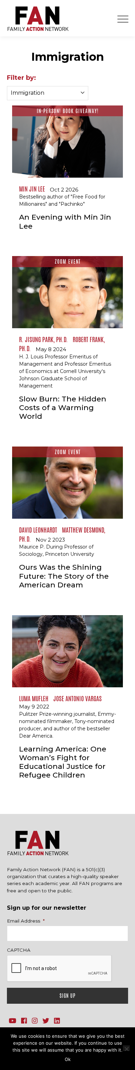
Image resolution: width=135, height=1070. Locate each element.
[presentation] (59, 968)
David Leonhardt (38, 529)
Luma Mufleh (33, 698)
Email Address (26, 921)
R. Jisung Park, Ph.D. (43, 339)
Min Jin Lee (32, 188)
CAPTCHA (18, 950)
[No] (126, 1048)
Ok (68, 1059)
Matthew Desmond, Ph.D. (62, 534)
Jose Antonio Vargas (77, 698)
